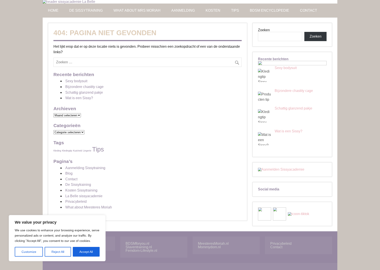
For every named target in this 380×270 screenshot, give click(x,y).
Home (53, 10)
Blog (69, 173)
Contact (308, 10)
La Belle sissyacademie (83, 196)
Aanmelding (183, 10)
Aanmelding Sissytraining (85, 168)
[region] (57, 238)
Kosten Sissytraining (81, 190)
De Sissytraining (86, 10)
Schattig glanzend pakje (84, 92)
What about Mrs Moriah (137, 10)
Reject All (57, 252)
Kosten (213, 10)
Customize (29, 252)
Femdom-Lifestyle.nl (141, 250)
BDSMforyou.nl (137, 243)
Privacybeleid (76, 201)
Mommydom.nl (209, 247)
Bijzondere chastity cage (84, 87)
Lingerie (87, 150)
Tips (235, 10)
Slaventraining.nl (139, 247)
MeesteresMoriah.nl (213, 243)
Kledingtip (67, 150)
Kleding (57, 150)
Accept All (86, 252)
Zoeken (264, 30)
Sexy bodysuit (76, 81)
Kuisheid (77, 150)
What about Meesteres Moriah (88, 207)
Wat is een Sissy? (79, 98)
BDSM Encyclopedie (269, 10)
